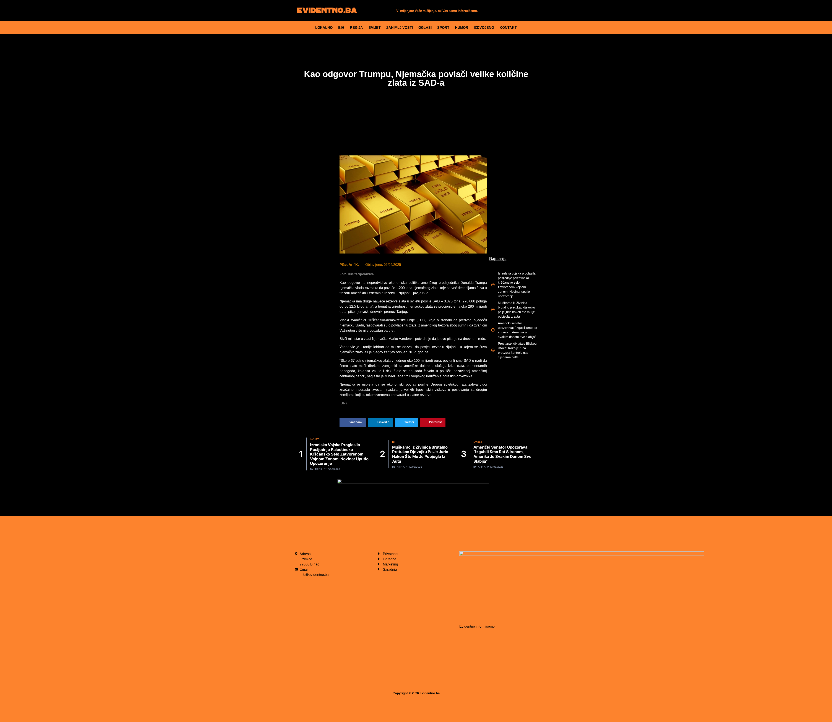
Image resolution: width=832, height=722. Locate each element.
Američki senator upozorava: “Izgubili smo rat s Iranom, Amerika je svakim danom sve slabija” (502, 454)
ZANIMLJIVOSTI (399, 27)
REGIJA (356, 27)
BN (343, 403)
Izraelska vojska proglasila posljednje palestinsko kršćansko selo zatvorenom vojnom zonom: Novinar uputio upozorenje (339, 454)
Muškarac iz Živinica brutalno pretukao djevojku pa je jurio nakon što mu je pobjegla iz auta (420, 454)
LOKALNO (324, 27)
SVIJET (375, 27)
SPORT (443, 27)
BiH (394, 441)
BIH (341, 27)
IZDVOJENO (484, 27)
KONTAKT (508, 27)
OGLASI (425, 27)
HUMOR (461, 27)
